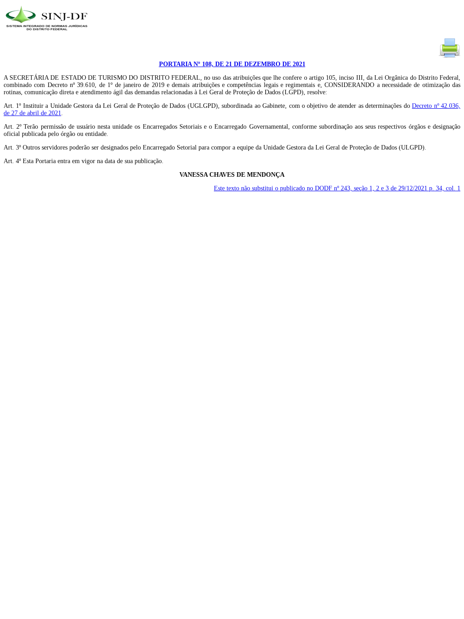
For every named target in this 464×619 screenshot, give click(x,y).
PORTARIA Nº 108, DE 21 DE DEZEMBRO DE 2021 (232, 64)
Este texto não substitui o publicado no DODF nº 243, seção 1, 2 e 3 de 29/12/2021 (337, 188)
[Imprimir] (449, 56)
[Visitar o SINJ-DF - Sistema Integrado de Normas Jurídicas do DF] (48, 33)
